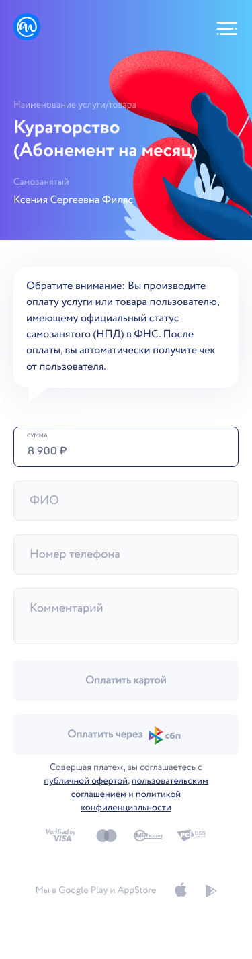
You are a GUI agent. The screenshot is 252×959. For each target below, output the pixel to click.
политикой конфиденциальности (131, 801)
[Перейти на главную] (26, 28)
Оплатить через (104, 735)
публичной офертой (86, 781)
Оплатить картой (125, 681)
